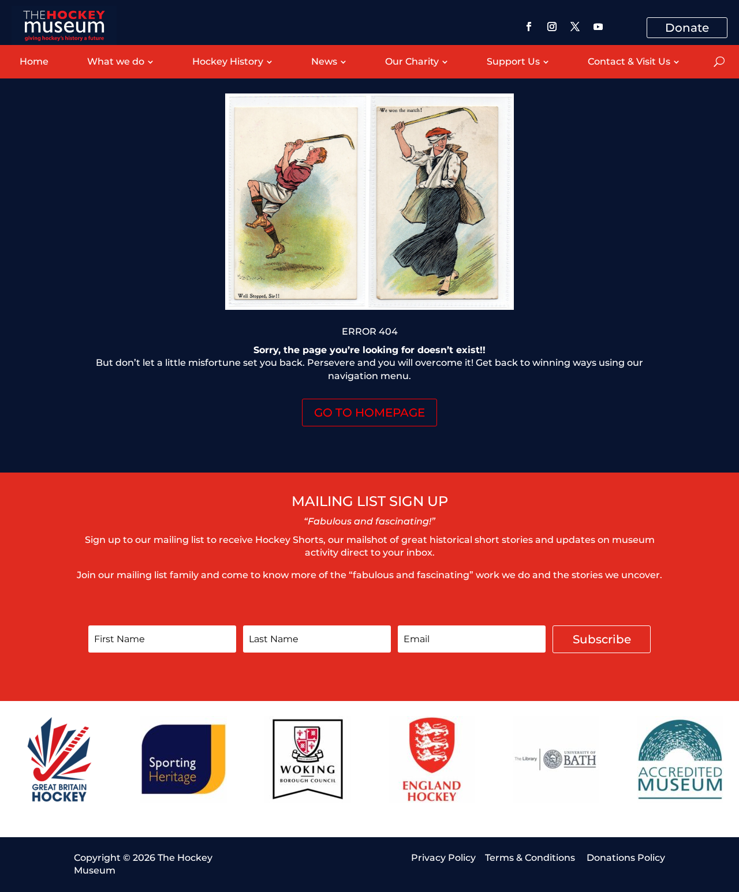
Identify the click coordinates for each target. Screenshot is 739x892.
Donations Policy (626, 857)
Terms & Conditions (531, 857)
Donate (687, 28)
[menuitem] (34, 61)
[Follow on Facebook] (529, 26)
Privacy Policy (443, 857)
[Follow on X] (575, 26)
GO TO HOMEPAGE (369, 412)
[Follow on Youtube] (598, 26)
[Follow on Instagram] (552, 26)
